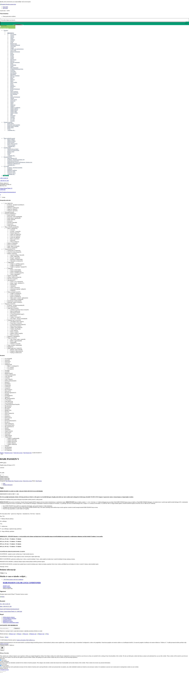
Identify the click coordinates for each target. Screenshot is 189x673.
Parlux (7, 414)
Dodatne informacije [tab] (7, 484)
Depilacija (10, 206)
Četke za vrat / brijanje (16, 281)
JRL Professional (10, 398)
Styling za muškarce (16, 352)
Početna (2, 452)
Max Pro (8, 407)
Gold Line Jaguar (15, 237)
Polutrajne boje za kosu (14, 320)
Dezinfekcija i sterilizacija (14, 301)
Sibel (6, 428)
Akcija (3, 197)
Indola (7, 394)
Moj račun (5, 8)
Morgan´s (8, 410)
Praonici (10, 224)
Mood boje (13, 315)
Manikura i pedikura (13, 207)
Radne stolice (11, 219)
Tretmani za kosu (15, 343)
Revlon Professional (10, 420)
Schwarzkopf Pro (9, 425)
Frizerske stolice (12, 222)
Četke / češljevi (14, 256)
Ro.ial (7, 422)
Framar (8, 385)
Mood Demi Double (15, 326)
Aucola (7, 370)
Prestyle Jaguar (14, 232)
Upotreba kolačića (7, 619)
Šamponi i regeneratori (16, 351)
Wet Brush (8, 447)
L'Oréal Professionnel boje (17, 314)
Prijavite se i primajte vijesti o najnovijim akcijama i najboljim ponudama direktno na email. (21, 631)
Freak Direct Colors (16, 323)
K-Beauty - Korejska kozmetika (15, 204)
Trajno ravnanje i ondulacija (14, 345)
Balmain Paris (9, 373)
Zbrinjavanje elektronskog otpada (11, 622)
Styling (10, 346)
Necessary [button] (2, 658)
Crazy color (14, 330)
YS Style (10, 369)
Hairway (8, 391)
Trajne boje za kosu (12, 308)
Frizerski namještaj (10, 213)
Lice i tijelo (9, 203)
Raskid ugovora (4, 669)
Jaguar (7, 397)
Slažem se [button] (11, 645)
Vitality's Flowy (12, 441)
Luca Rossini (9, 403)
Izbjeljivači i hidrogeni (13, 336)
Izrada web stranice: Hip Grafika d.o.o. (26, 640)
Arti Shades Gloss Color (17, 321)
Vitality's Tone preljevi (16, 327)
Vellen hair (8, 435)
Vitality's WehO (12, 444)
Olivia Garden (14, 241)
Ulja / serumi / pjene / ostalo (17, 339)
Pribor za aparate (12, 247)
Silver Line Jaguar (15, 235)
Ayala (7, 372)
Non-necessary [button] (3, 664)
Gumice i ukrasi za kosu (14, 277)
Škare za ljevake (14, 238)
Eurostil (7, 383)
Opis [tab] (4, 483)
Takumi (7, 429)
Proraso (7, 416)
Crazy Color (8, 379)
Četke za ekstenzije (15, 269)
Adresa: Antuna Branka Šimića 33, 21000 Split (11, 611)
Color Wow (8, 376)
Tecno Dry (8, 432)
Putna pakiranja (12, 306)
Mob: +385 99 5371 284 (5, 606)
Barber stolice (11, 215)
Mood (7, 408)
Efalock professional (10, 380)
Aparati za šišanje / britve (17, 255)
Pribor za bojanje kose (13, 292)
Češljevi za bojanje (15, 293)
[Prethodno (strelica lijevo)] (0, 672)
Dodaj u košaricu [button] (7, 587)
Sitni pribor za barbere (16, 261)
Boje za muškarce (15, 311)
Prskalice (13, 284)
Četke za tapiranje (15, 274)
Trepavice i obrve (12, 210)
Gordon (7, 386)
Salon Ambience (9, 423)
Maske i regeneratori (16, 340)
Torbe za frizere (15, 287)
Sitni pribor (11, 280)
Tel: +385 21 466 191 (5, 604)
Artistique (8, 364)
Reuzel (7, 419)
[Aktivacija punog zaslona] (2, 671)
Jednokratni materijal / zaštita (18, 289)
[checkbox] (7, 27)
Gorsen (7, 388)
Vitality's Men (11, 442)
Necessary (4, 660)
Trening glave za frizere (13, 250)
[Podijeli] (3, 671)
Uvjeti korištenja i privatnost (9, 618)
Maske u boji (14, 332)
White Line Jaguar (15, 234)
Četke (10, 268)
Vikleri (13, 286)
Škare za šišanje (12, 228)
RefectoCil (8, 417)
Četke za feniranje (15, 271)
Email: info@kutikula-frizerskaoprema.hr (9, 609)
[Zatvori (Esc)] (5, 671)
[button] (5, 478)
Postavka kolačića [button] (4, 645)
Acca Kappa (8, 358)
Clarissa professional (10, 374)
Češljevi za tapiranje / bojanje (18, 266)
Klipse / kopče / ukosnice (17, 283)
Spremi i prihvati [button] (4, 668)
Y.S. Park (8, 450)
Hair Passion (8, 389)
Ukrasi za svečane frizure (14, 252)
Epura (7, 382)
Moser (7, 411)
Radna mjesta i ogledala (13, 218)
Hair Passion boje (15, 312)
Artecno (7, 361)
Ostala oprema (11, 225)
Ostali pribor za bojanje (16, 299)
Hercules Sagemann (10, 392)
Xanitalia (8, 448)
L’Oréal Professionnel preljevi (18, 324)
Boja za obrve (14, 335)
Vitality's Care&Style (13, 438)
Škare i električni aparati (12, 227)
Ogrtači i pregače (12, 275)
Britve (12, 240)
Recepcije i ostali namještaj (14, 216)
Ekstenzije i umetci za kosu (14, 302)
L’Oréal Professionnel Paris (12, 404)
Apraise (7, 360)
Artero (12, 230)
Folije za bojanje (15, 295)
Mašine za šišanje (12, 243)
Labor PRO (9, 401)
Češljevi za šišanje (15, 265)
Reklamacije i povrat (8, 621)
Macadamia (8, 406)
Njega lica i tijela (12, 209)
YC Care (10, 367)
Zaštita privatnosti (4, 643)
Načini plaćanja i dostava (9, 617)
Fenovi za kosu (11, 244)
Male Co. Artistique (13, 366)
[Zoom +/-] (0, 671)
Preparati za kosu (10, 303)
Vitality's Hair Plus (15, 329)
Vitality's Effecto (12, 440)
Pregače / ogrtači (15, 258)
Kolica (9, 221)
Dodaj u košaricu (4, 476)
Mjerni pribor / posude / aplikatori (19, 298)
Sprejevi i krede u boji (16, 333)
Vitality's (8, 437)
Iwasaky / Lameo (15, 231)
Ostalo (12, 290)
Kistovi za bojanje (15, 296)
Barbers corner (12, 253)
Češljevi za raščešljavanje (17, 264)
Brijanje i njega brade (16, 349)
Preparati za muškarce (16, 259)
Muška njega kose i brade (14, 348)
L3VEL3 (8, 400)
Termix (7, 434)
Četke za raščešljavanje (17, 272)
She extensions (9, 426)
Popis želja (5, 6)
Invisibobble (8, 395)
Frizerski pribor (10, 249)
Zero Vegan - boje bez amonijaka (18, 318)
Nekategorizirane (9, 212)
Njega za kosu (12, 337)
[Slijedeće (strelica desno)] (2, 672)
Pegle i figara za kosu (13, 246)
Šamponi (13, 342)
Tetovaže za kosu (12, 278)
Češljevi (10, 262)
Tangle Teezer (9, 431)
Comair (7, 377)
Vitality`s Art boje (15, 317)
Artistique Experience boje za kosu (19, 309)
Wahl (7, 445)
